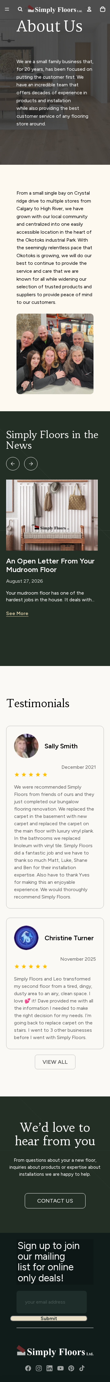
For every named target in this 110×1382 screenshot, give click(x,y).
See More (17, 613)
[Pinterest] (71, 1368)
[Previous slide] (13, 463)
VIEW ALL (55, 1062)
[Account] (89, 9)
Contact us (55, 1200)
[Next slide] (31, 463)
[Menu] (7, 9)
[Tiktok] (82, 1368)
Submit (49, 1318)
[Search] (20, 9)
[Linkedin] (49, 1368)
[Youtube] (60, 1368)
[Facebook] (28, 1368)
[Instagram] (38, 1368)
